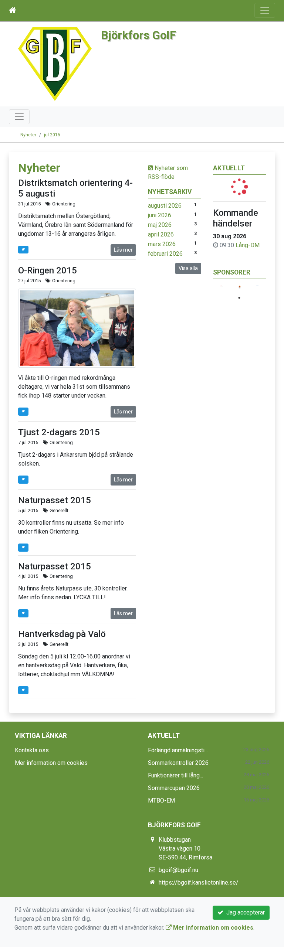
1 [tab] (239, 298)
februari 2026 (165, 253)
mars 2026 (162, 244)
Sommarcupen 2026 (174, 787)
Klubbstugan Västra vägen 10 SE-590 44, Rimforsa (185, 848)
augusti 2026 (165, 205)
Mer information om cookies (51, 762)
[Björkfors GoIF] (55, 63)
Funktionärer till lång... (175, 775)
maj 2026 (160, 224)
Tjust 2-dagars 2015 (59, 432)
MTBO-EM (161, 800)
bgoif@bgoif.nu (178, 869)
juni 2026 (159, 215)
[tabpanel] (221, 286)
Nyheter (28, 134)
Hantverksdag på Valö (62, 634)
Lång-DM (248, 245)
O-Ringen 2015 (47, 270)
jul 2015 (52, 134)
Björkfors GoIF (138, 35)
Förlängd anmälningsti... (178, 750)
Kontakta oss (32, 750)
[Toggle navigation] (264, 10)
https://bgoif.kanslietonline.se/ (199, 882)
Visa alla (188, 268)
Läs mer (123, 250)
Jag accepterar (244, 912)
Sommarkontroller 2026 (178, 762)
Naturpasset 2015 (54, 500)
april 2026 (161, 234)
